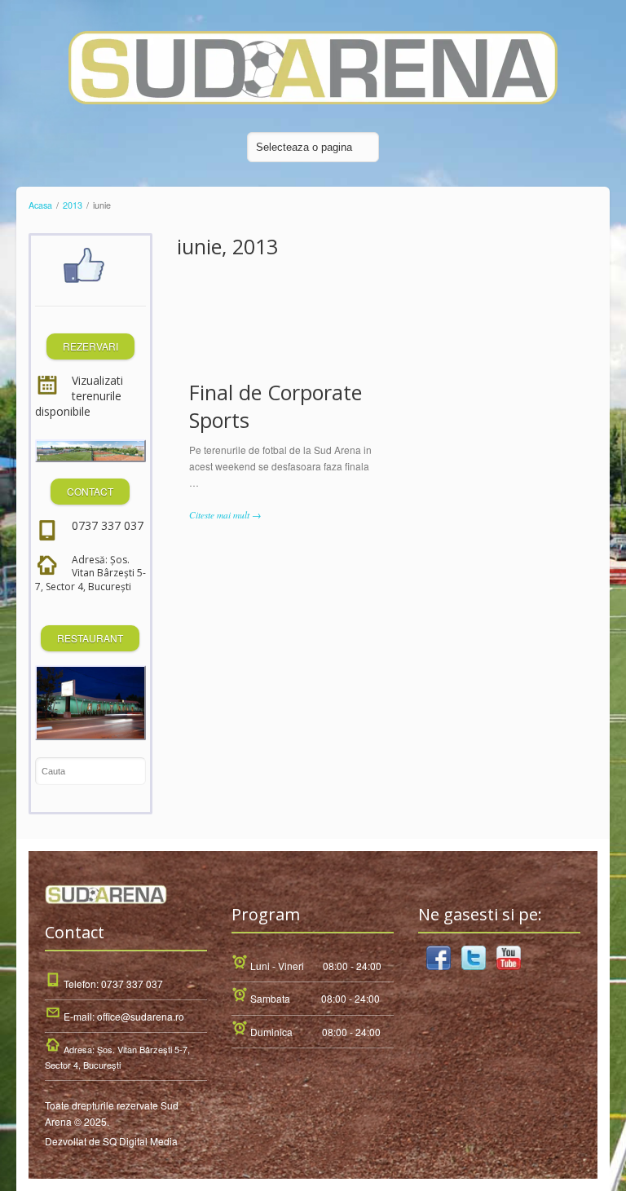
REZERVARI (90, 346)
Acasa (40, 205)
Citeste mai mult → (225, 515)
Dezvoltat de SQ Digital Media (111, 1141)
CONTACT (90, 491)
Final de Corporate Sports (275, 406)
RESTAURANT (90, 638)
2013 (72, 205)
